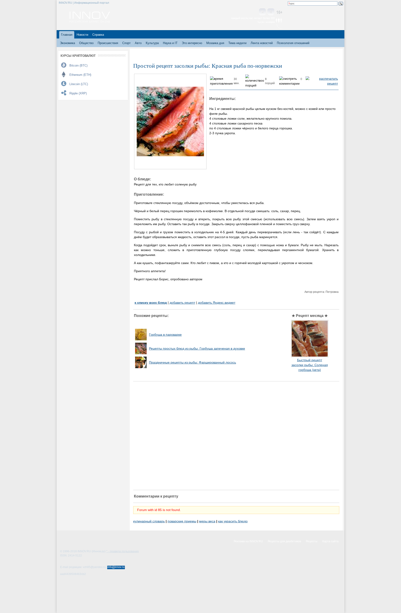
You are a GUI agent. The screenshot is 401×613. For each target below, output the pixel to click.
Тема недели (237, 43)
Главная (66, 34)
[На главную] (89, 21)
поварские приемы (182, 521)
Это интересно (192, 43)
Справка (98, 34)
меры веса (207, 521)
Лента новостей (262, 43)
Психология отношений (293, 43)
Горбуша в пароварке (165, 334)
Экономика (67, 43)
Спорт (126, 43)
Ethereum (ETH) (80, 75)
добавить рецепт (182, 302)
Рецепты (311, 541)
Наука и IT (170, 43)
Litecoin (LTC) (78, 84)
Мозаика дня (215, 43)
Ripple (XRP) (78, 93)
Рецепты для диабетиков (284, 541)
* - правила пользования (122, 551)
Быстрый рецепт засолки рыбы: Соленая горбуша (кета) (309, 365)
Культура (152, 43)
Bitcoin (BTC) (78, 65)
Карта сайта (330, 541)
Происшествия (108, 43)
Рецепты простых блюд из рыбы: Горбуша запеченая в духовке (197, 348)
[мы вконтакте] (262, 12)
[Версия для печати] (322, 83)
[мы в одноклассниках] (271, 12)
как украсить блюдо (233, 521)
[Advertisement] (236, 435)
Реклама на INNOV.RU (248, 541)
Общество (86, 43)
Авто (138, 43)
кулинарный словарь (149, 521)
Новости (82, 34)
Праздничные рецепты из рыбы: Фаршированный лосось (192, 362)
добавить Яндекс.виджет (216, 302)
